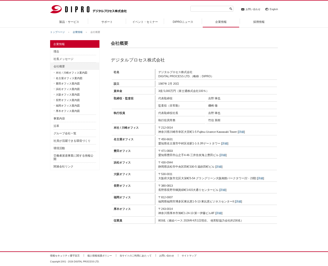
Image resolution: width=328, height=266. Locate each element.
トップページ (57, 32)
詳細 (241, 131)
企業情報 (78, 32)
